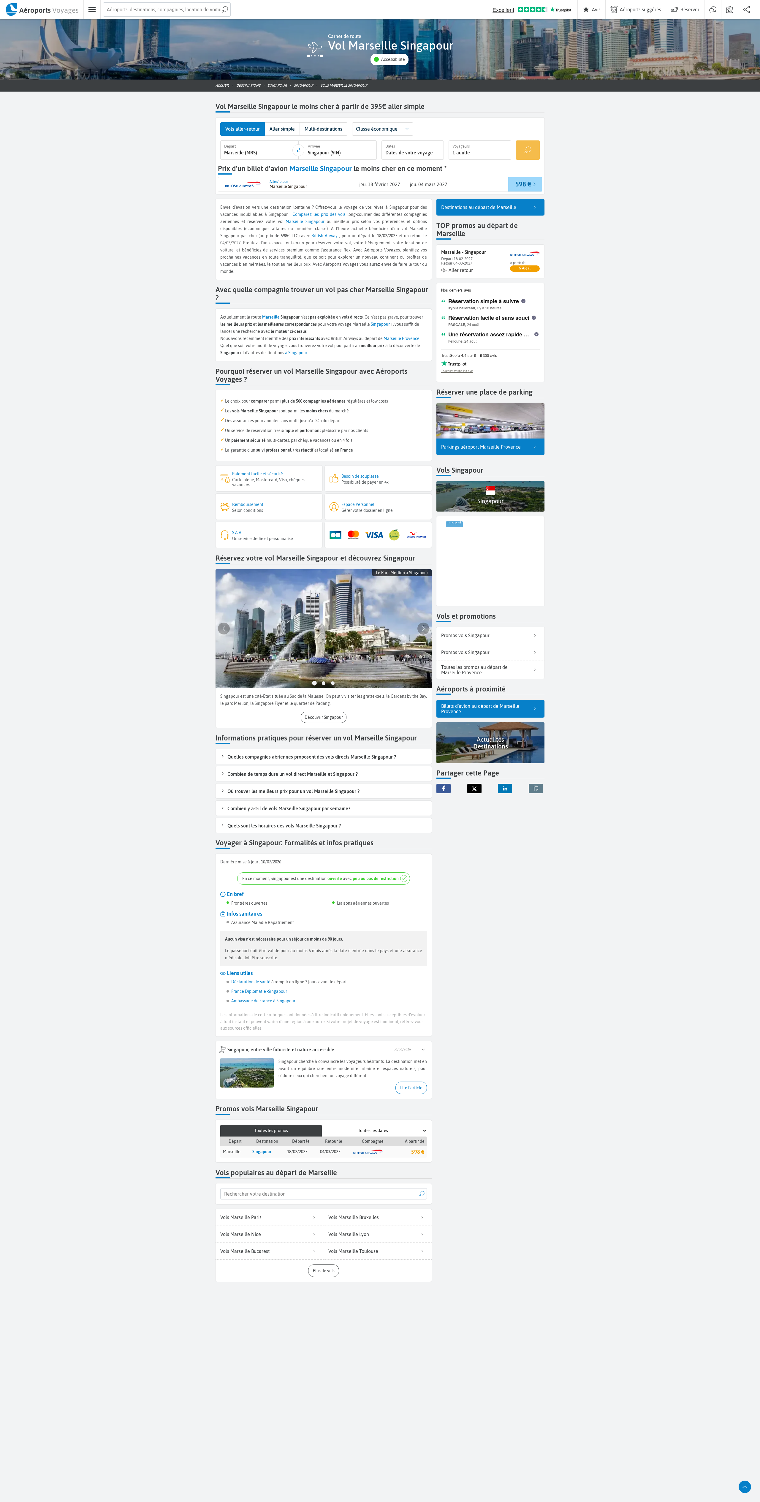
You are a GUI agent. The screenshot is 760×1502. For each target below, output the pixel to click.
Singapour (314, 221)
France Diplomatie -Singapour (259, 991)
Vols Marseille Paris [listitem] (241, 1217)
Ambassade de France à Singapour (263, 1000)
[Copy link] (536, 788)
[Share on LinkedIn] (505, 788)
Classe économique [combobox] (377, 129)
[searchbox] (167, 9)
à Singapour (296, 352)
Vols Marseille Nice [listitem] (240, 1234)
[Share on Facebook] (443, 788)
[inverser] (298, 150)
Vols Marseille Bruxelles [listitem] (353, 1217)
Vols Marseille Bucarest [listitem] (245, 1251)
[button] (389, 59)
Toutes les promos (271, 1130)
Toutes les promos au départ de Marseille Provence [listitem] (474, 669)
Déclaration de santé (250, 981)
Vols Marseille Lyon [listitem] (348, 1234)
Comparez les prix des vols (318, 214)
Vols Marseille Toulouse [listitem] (353, 1251)
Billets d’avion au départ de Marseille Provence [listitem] (480, 708)
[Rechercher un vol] (528, 150)
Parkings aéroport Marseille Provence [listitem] (481, 447)
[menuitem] (42, 9)
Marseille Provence (401, 338)
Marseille (294, 221)
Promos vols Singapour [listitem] (465, 635)
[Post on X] (474, 788)
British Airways (325, 235)
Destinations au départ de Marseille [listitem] (478, 207)
